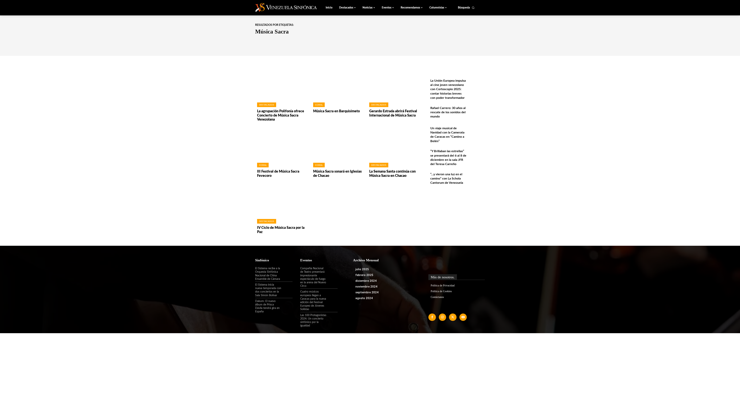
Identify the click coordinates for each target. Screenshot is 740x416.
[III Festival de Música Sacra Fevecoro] (281, 143)
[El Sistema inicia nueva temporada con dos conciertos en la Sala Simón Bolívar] (287, 288)
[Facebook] (432, 317)
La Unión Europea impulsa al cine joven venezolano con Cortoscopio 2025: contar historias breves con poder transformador (448, 89)
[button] (466, 7)
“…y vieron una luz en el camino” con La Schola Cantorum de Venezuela (446, 179)
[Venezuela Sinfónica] (281, 7)
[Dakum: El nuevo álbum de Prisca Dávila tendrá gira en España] (287, 304)
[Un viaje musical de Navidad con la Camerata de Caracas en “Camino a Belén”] (476, 132)
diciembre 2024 (366, 281)
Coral (319, 105)
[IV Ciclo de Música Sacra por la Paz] (281, 199)
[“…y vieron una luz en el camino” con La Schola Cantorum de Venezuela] (476, 178)
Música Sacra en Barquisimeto (336, 111)
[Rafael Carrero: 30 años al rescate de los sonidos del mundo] (476, 112)
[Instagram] (442, 317)
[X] (452, 317)
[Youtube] (463, 317)
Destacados (266, 105)
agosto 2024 (364, 298)
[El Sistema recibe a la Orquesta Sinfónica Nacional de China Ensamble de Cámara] (287, 272)
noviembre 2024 (366, 286)
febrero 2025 (364, 275)
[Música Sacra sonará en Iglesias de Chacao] (337, 143)
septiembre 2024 (366, 292)
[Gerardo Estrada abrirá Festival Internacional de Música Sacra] (393, 83)
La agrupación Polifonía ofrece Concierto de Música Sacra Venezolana (280, 115)
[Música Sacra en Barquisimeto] (337, 83)
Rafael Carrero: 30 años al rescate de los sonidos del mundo (448, 112)
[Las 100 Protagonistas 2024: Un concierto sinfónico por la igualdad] (332, 319)
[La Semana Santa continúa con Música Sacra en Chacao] (393, 143)
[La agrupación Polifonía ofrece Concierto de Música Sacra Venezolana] (281, 83)
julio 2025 (362, 269)
